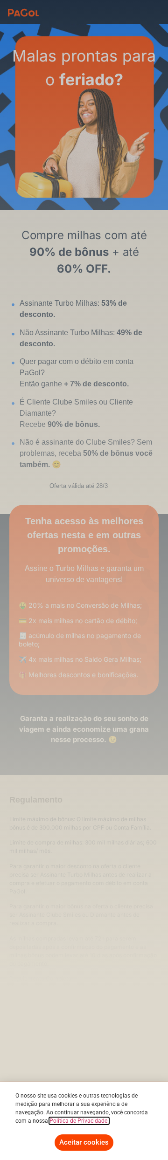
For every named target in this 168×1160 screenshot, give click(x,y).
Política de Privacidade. (79, 1121)
